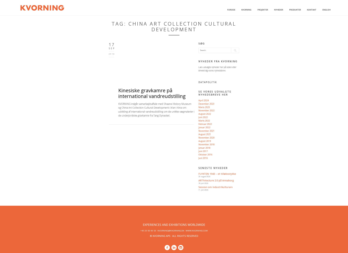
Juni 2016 (203, 158)
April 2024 (203, 100)
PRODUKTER (295, 9)
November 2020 (206, 137)
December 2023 (206, 103)
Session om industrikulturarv (215, 187)
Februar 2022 (205, 124)
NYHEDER (278, 9)
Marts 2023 (204, 107)
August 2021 (204, 134)
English (326, 9)
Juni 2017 (203, 151)
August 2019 (204, 141)
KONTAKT (311, 9)
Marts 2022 (204, 120)
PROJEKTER (262, 9)
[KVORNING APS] (42, 7)
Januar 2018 (204, 147)
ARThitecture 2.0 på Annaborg (216, 180)
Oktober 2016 (205, 154)
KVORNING (246, 9)
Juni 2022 (203, 117)
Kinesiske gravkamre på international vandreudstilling (152, 93)
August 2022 (204, 113)
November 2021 (206, 130)
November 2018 (206, 144)
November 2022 (206, 110)
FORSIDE (231, 9)
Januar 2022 (204, 127)
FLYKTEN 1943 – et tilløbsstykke (217, 173)
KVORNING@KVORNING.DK (171, 230)
